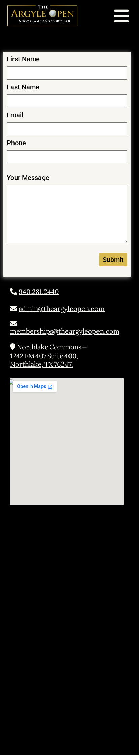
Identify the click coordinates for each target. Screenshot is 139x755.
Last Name (23, 87)
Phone (16, 143)
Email (15, 115)
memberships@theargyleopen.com (64, 331)
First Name (23, 59)
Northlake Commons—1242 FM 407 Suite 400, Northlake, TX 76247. (48, 355)
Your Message (28, 178)
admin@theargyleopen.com (62, 308)
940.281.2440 (39, 291)
